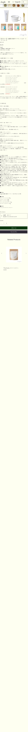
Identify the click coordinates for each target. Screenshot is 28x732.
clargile (3, 2)
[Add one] (6, 223)
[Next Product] (26, 253)
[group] (14, 258)
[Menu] (9, 2)
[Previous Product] (1, 253)
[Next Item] (26, 23)
